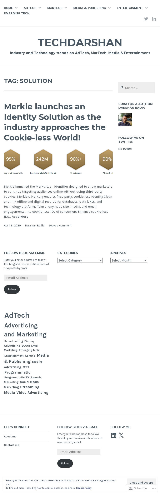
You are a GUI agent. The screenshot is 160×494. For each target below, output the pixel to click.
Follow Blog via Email (24, 253)
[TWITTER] (146, 19)
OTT (26, 367)
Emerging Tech (16, 13)
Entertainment (130, 8)
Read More (20, 217)
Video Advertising (32, 392)
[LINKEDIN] (154, 19)
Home (8, 8)
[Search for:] (136, 88)
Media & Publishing (89, 8)
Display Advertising (19, 343)
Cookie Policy (83, 487)
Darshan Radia (35, 225)
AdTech (30, 8)
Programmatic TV (16, 377)
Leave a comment (60, 225)
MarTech (54, 8)
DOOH (26, 345)
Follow (12, 289)
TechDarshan (80, 42)
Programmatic (17, 372)
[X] (121, 435)
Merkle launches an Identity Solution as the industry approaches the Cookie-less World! (55, 122)
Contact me (11, 445)
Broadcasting (13, 341)
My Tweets (125, 148)
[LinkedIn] (113, 435)
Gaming (30, 355)
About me (10, 436)
